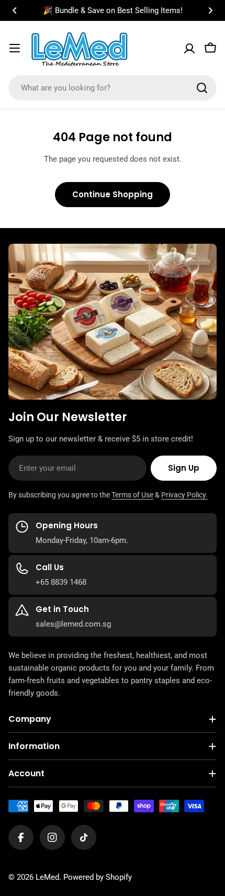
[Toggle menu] (14, 48)
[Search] (202, 88)
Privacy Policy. (184, 495)
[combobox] (112, 87)
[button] (14, 10)
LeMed (47, 877)
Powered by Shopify (97, 877)
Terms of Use (132, 495)
